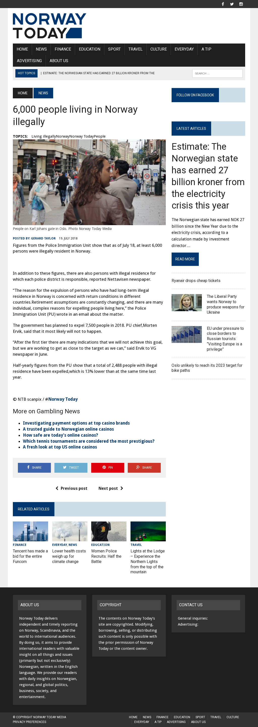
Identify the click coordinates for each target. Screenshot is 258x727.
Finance (63, 49)
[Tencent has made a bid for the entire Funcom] (30, 538)
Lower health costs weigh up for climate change (69, 556)
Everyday (184, 49)
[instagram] (241, 3)
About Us (59, 60)
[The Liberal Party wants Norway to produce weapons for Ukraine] (187, 307)
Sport (114, 49)
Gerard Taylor (43, 238)
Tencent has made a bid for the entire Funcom (30, 556)
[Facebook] (223, 3)
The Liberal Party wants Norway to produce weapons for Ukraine (225, 304)
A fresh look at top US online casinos (60, 447)
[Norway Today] (49, 25)
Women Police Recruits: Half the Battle (106, 556)
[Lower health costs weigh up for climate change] (69, 538)
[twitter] (232, 3)
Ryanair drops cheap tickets (196, 280)
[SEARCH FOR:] (217, 73)
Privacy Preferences (29, 722)
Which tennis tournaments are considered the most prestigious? (88, 441)
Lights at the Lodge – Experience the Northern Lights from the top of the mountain (148, 561)
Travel (135, 49)
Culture (158, 49)
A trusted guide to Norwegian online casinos (68, 429)
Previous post (74, 488)
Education (89, 49)
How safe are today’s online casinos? (60, 435)
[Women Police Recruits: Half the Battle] (108, 538)
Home (22, 49)
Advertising (29, 60)
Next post (108, 488)
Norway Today (63, 399)
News (41, 49)
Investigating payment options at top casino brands (76, 423)
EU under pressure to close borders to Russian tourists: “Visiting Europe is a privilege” (225, 339)
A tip (206, 49)
